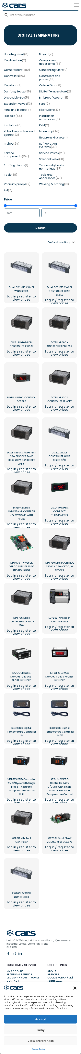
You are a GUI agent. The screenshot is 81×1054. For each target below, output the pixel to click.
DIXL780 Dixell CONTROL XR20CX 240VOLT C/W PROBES (59, 566)
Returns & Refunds (19, 975)
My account (15, 972)
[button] (75, 988)
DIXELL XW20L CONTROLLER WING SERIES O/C (60, 456)
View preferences (41, 1041)
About (51, 972)
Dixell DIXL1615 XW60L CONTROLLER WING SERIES (59, 291)
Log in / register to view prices (21, 298)
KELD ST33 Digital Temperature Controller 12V (21, 731)
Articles (53, 975)
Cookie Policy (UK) (60, 978)
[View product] (31, 262)
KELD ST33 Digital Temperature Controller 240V (59, 731)
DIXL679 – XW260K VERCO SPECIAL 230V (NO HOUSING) (21, 566)
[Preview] (31, 273)
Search (40, 228)
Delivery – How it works (23, 978)
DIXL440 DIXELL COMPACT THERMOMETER (59, 511)
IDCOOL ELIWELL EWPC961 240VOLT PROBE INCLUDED (21, 676)
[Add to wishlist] (31, 268)
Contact (12, 981)
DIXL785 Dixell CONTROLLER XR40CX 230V (21, 621)
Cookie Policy (38, 1049)
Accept (40, 1019)
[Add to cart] (31, 256)
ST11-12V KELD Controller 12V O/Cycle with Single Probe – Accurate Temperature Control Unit (21, 787)
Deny (40, 1030)
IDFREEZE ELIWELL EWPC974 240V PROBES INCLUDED (59, 676)
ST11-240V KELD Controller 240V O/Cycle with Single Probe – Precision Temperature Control (59, 787)
